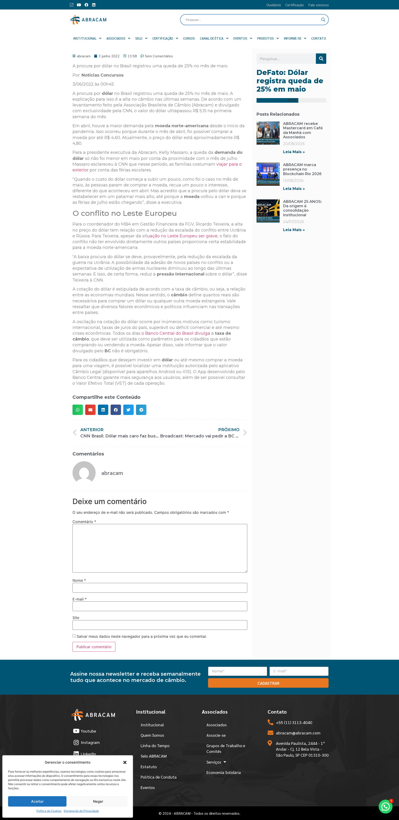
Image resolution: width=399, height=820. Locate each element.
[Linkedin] (93, 5)
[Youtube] (79, 5)
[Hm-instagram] (71, 5)
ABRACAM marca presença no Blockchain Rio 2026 (302, 169)
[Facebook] (86, 5)
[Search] (321, 58)
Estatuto (149, 766)
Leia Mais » (294, 152)
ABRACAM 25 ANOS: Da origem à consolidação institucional (302, 208)
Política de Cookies (48, 811)
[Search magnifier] (323, 19)
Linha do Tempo (155, 745)
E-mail (80, 599)
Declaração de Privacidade (81, 811)
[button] (125, 762)
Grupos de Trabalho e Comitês (225, 748)
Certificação (294, 5)
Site (76, 617)
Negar (98, 801)
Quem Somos (152, 735)
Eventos (148, 787)
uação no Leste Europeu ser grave (182, 235)
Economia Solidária (223, 772)
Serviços (213, 761)
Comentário (84, 521)
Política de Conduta (159, 777)
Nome (79, 580)
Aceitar (37, 801)
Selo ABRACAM (154, 755)
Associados (216, 724)
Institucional (152, 724)
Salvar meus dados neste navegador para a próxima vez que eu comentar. (142, 636)
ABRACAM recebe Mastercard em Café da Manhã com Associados (303, 130)
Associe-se (216, 735)
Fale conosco (318, 5)
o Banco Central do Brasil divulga (176, 333)
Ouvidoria (273, 5)
